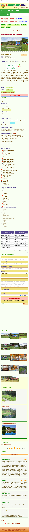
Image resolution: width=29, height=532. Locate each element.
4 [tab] (8, 51)
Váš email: (3, 293)
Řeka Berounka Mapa (22, 21)
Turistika (14, 133)
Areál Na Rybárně (5, 406)
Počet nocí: (3, 275)
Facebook (21, 528)
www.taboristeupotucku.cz (7, 92)
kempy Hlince (16, 30)
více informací (20, 2)
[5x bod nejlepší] (20, 448)
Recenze (8, 27)
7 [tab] (14, 51)
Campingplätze (15, 528)
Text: (2, 280)
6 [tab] (12, 51)
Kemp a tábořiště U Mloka (7, 390)
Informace (4, 529)
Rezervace (23, 24)
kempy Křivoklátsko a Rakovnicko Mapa (9, 21)
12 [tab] (24, 51)
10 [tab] (20, 51)
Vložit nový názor (14, 454)
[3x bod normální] (14, 448)
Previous (1, 44)
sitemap (17, 529)
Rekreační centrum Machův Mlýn (9, 423)
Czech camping (8, 528)
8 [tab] (16, 51)
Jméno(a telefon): (5, 289)
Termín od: (3, 271)
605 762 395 (9, 87)
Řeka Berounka (19, 18)
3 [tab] (6, 51)
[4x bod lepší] (17, 448)
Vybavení (9, 24)
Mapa (17, 11)
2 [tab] (4, 51)
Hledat (10, 11)
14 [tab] (14, 53)
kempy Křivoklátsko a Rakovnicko (7, 18)
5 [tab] (10, 51)
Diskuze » (2, 520)
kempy (3, 528)
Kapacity (3, 24)
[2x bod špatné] (12, 448)
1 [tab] (2, 51)
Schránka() (5, 14)
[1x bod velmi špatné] (9, 448)
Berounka (12, 123)
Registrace (12, 529)
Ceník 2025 (16, 24)
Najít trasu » (24, 54)
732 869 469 (9, 89)
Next (27, 44)
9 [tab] (18, 51)
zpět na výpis (8, 30)
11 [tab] (22, 51)
